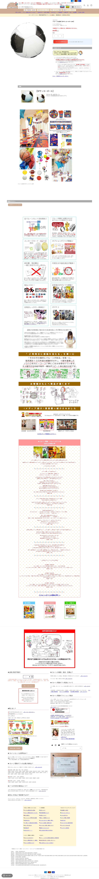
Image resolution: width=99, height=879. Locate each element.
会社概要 (74, 12)
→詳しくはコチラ (11, 719)
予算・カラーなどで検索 (56, 10)
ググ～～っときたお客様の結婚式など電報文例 (49, 837)
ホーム (54, 76)
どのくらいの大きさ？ (28, 837)
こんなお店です (68, 715)
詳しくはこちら (28, 686)
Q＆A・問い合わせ (28, 825)
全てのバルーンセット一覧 (43, 10)
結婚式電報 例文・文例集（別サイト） (47, 840)
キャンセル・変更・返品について (46, 825)
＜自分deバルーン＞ (63, 62)
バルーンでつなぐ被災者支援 (67, 822)
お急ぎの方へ (27, 820)
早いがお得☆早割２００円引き (46, 830)
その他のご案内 (81, 12)
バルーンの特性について (29, 842)
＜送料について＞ (62, 73)
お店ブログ (64, 737)
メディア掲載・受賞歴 (60, 716)
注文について (42, 810)
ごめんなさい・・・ (28, 830)
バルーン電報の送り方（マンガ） (31, 812)
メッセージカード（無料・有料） (46, 820)
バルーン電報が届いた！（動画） (31, 840)
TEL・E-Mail (53, 707)
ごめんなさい (53, 12)
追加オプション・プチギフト (69, 10)
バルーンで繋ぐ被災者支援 (67, 738)
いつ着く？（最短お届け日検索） (31, 822)
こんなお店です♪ (64, 815)
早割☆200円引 (18, 12)
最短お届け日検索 (15, 748)
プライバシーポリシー (65, 812)
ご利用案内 (60, 12)
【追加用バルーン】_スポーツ (62, 76)
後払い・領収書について (45, 817)
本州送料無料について (44, 812)
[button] (84, 5)
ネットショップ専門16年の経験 (30, 817)
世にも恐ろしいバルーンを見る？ (46, 842)
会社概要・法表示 (64, 810)
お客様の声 (66, 12)
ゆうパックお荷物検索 (64, 691)
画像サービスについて (44, 827)
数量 (54, 33)
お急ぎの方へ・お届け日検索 (43, 12)
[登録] (80, 748)
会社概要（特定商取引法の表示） (57, 715)
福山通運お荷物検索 (75, 691)
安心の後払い (27, 815)
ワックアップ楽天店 (64, 718)
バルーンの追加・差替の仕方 (46, 822)
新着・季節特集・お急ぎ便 (30, 10)
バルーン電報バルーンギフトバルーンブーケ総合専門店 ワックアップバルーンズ (46, 875)
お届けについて (43, 815)
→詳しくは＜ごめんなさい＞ (29, 712)
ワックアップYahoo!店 (55, 718)
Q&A (70, 12)
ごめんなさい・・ (69, 716)
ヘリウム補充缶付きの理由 (29, 810)
